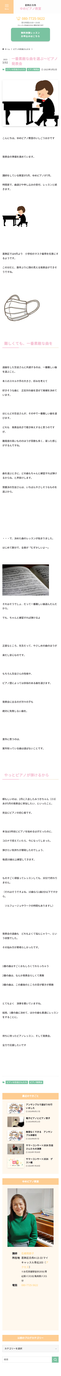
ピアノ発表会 (33, 69)
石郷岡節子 (27, 1253)
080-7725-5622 (33, 18)
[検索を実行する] (55, 1360)
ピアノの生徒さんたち (15, 69)
